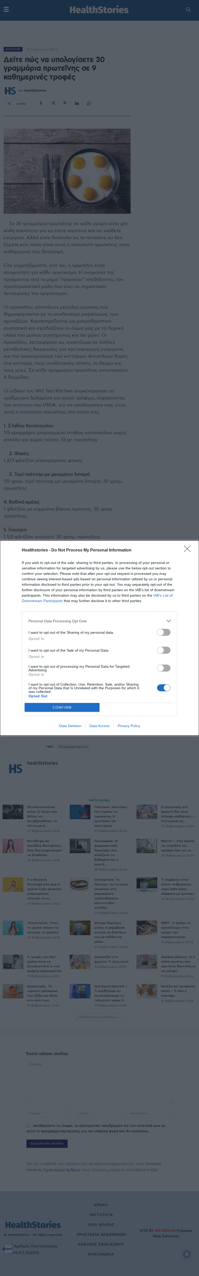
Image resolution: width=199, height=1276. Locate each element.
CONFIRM (62, 707)
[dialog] (99, 638)
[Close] (189, 550)
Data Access (99, 726)
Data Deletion (70, 726)
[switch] (163, 632)
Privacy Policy (129, 726)
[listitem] (99, 621)
